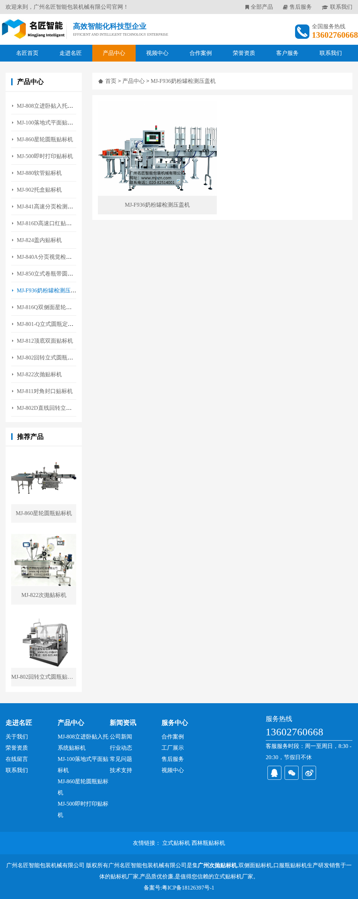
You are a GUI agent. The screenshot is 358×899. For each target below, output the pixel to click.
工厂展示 (173, 748)
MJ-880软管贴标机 (39, 173)
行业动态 (121, 748)
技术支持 (121, 770)
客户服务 (287, 53)
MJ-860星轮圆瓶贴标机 (45, 139)
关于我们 (17, 737)
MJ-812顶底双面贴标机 (45, 341)
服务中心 (175, 722)
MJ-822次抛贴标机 (39, 374)
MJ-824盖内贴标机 (39, 240)
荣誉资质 (244, 53)
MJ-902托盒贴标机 (39, 190)
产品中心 (114, 53)
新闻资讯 (123, 722)
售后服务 (300, 7)
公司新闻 (121, 737)
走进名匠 (70, 53)
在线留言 (17, 759)
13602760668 (294, 731)
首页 (110, 81)
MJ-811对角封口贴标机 (45, 391)
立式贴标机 (176, 843)
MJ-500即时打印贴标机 (45, 156)
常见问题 (121, 759)
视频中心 (157, 53)
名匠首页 (27, 53)
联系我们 (341, 7)
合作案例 (200, 53)
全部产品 (262, 7)
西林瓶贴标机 (208, 843)
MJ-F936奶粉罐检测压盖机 (183, 81)
